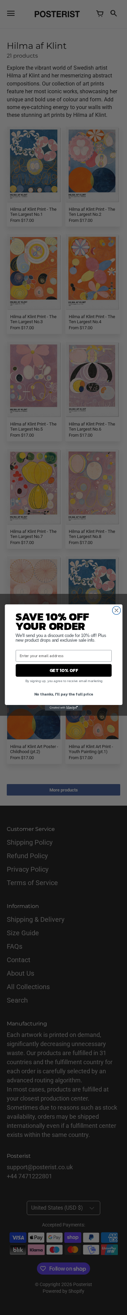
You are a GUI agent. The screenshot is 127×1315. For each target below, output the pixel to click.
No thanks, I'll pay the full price (63, 694)
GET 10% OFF (63, 670)
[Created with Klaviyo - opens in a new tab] (63, 708)
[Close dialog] (116, 610)
